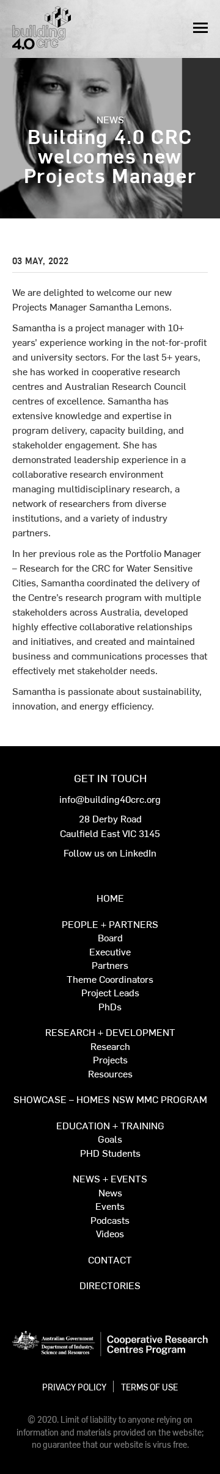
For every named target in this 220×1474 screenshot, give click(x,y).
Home (110, 898)
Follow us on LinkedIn (110, 852)
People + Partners (110, 924)
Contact (110, 1260)
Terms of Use (149, 1387)
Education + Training (110, 1126)
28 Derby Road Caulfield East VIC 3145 (110, 825)
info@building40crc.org (110, 798)
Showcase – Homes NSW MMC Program (110, 1100)
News (110, 119)
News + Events (110, 1179)
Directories (110, 1286)
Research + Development (110, 1032)
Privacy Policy (74, 1387)
